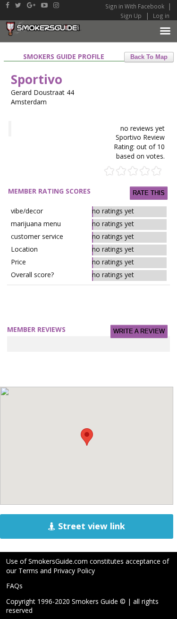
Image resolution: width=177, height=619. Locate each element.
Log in (161, 15)
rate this (149, 193)
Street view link (90, 526)
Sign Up (131, 15)
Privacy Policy (74, 570)
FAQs (14, 585)
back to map (149, 57)
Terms (28, 570)
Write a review (139, 331)
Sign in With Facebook (135, 6)
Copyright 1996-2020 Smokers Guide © (66, 601)
